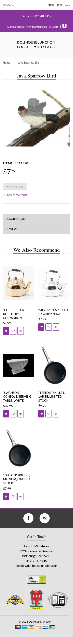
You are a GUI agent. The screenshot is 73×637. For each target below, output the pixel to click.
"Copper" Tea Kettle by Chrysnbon (13, 314)
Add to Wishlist (16, 195)
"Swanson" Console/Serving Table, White (17, 396)
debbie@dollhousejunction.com (36, 565)
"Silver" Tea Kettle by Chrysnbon (53, 312)
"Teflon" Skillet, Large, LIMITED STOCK (51, 396)
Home (6, 62)
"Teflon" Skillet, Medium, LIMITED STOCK (16, 479)
